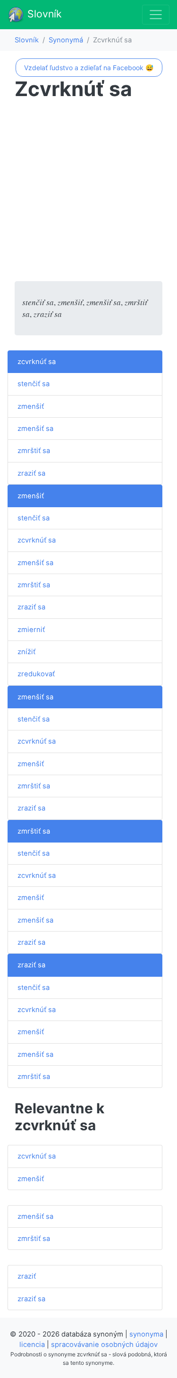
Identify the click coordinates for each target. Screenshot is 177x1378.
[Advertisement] (88, 193)
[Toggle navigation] (155, 14)
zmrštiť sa (33, 450)
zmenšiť (30, 406)
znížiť (26, 652)
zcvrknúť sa (36, 361)
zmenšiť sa (35, 428)
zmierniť (31, 629)
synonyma (146, 1334)
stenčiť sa (33, 384)
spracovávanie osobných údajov (104, 1344)
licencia (32, 1344)
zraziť (26, 1276)
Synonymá (66, 40)
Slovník (43, 14)
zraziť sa (31, 473)
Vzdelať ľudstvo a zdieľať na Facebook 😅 (88, 68)
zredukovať (36, 674)
